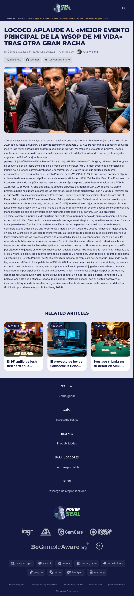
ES (123, 8)
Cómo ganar (67, 396)
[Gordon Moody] (101, 532)
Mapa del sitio (95, 584)
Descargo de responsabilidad (67, 491)
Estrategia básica (67, 420)
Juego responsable (67, 467)
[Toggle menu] (6, 8)
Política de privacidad (73, 584)
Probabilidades (67, 443)
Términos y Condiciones (67, 591)
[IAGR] (27, 532)
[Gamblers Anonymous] (45, 532)
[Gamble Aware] (60, 546)
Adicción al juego (17, 584)
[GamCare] (70, 532)
